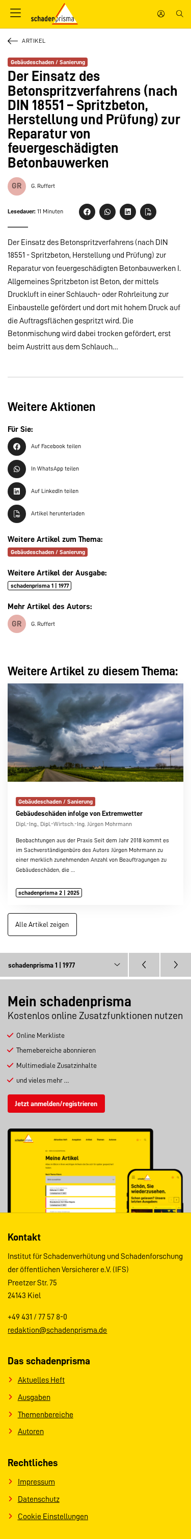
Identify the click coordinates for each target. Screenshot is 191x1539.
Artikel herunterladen (58, 513)
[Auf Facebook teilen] (87, 212)
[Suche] (179, 14)
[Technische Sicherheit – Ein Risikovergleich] (144, 964)
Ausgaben (34, 1397)
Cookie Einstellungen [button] (53, 1517)
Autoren (31, 1431)
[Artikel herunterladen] (148, 212)
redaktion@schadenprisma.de (57, 1330)
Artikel (33, 41)
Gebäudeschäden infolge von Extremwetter (79, 813)
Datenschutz (39, 1499)
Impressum (36, 1482)
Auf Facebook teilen (56, 446)
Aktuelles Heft (41, 1380)
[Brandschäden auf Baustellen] (175, 964)
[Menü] (15, 13)
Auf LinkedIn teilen (54, 491)
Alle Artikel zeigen (42, 924)
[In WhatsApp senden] (107, 212)
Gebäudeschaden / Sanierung (48, 62)
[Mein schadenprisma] (161, 14)
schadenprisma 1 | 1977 (40, 586)
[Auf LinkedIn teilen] (128, 212)
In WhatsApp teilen (55, 468)
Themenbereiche (45, 1415)
